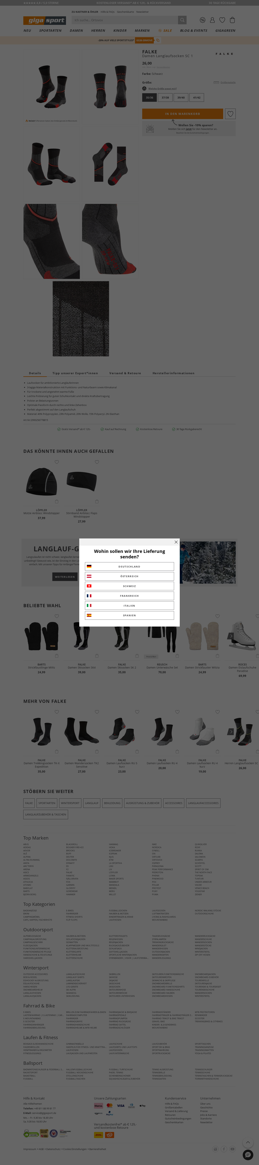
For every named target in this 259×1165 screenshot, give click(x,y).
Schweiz (129, 586)
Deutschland (129, 566)
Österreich (129, 576)
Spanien (129, 615)
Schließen (176, 542)
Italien (129, 605)
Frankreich (129, 595)
